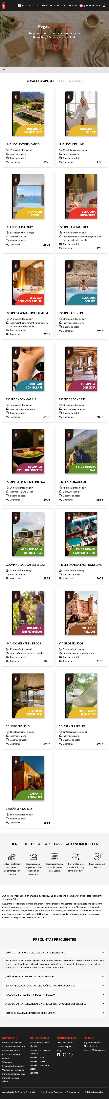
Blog (59, 1050)
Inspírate (72, 5)
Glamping (7, 1061)
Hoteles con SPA (38, 1061)
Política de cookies (93, 1092)
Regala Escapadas (40, 81)
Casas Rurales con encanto (11, 1056)
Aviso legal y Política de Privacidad (19, 1092)
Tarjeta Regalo (71, 81)
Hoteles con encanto (12, 1042)
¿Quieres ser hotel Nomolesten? (92, 1044)
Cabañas (34, 1072)
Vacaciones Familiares (13, 1069)
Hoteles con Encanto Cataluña (40, 1051)
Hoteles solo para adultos (10, 1079)
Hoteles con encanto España (40, 1067)
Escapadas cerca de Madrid (39, 1044)
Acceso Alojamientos (94, 1049)
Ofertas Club (57, 5)
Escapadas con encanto (13, 1046)
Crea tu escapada (65, 1042)
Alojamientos (40, 5)
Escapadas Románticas (13, 1065)
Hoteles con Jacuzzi (39, 1057)
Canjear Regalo (64, 1046)
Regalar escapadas (11, 1050)
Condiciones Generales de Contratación (60, 1092)
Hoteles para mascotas (13, 1073)
